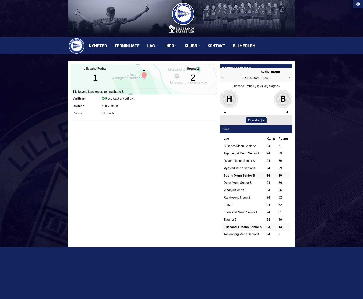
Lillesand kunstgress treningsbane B (99, 91)
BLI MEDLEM (244, 46)
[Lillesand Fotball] (181, 17)
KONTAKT (216, 46)
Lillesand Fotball (95, 68)
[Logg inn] (358, 4)
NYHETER (98, 46)
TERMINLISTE (127, 46)
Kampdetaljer (256, 120)
